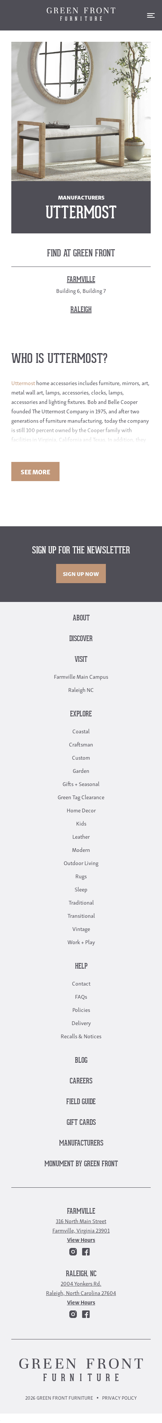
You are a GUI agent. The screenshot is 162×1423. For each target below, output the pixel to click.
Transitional (81, 915)
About (81, 618)
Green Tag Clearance (81, 796)
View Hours (81, 1239)
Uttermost (23, 382)
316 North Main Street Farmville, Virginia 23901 (81, 1225)
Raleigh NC (81, 689)
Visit (81, 659)
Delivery (81, 1022)
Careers (81, 1081)
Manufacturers (81, 1143)
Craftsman (81, 743)
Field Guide (81, 1102)
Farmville (81, 1211)
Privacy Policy (119, 1398)
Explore (81, 714)
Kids (81, 822)
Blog (81, 1060)
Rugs (81, 875)
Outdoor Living (81, 862)
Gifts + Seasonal (81, 783)
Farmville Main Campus (81, 676)
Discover (81, 639)
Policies (81, 1009)
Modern (81, 849)
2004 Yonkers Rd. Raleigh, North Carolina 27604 (81, 1287)
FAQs (81, 996)
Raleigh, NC (81, 1274)
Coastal (81, 730)
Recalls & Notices (81, 1035)
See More (35, 471)
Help (81, 966)
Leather (81, 836)
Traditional (81, 902)
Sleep (81, 888)
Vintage (81, 928)
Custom (81, 757)
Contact (81, 982)
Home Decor (81, 809)
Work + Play (81, 941)
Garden (81, 770)
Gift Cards (81, 1122)
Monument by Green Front (81, 1164)
